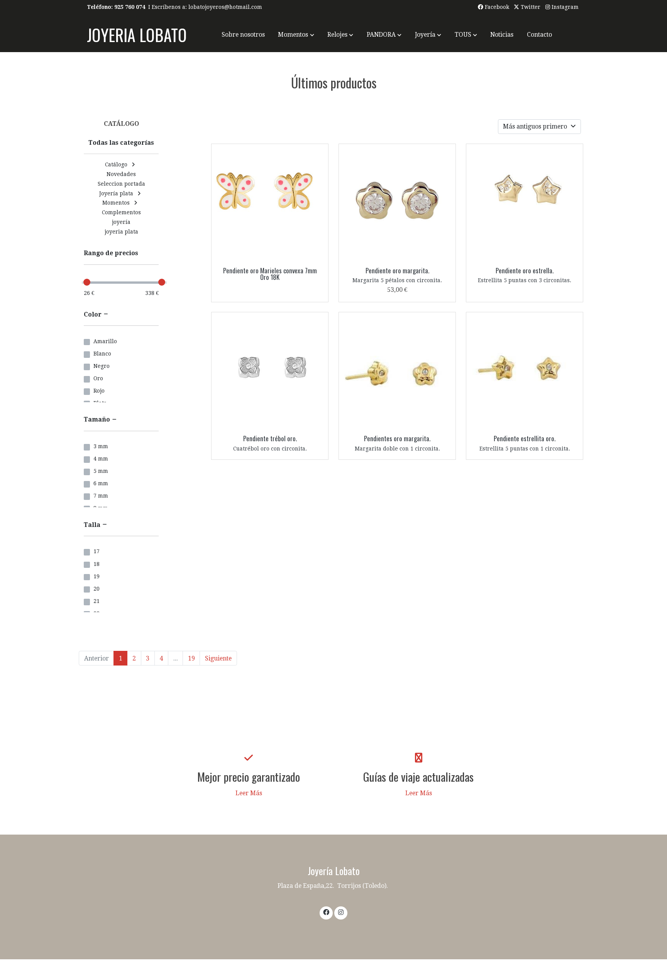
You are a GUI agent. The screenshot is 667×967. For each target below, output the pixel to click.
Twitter (529, 7)
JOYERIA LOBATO (137, 34)
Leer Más (248, 793)
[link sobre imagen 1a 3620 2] (397, 202)
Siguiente (218, 658)
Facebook (496, 7)
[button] (296, 34)
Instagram (564, 7)
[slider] (86, 282)
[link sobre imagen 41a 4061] (524, 370)
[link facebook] (326, 912)
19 (191, 658)
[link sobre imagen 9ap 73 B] (270, 202)
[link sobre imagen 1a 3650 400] (524, 202)
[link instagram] (341, 912)
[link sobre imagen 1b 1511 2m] (270, 370)
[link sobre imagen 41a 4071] (397, 370)
